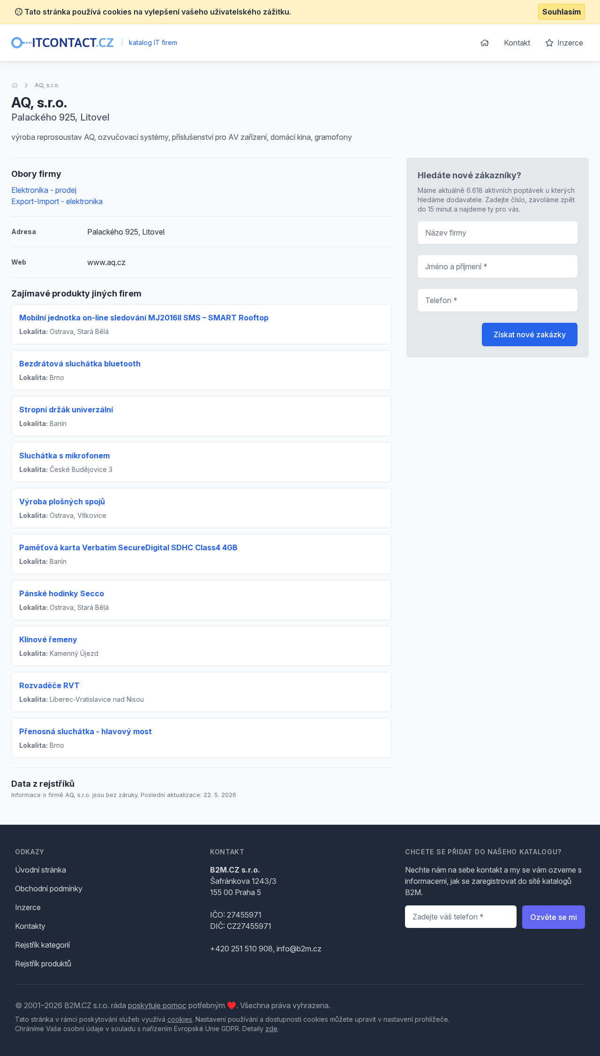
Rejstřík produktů (43, 963)
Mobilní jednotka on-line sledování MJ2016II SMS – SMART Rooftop (144, 317)
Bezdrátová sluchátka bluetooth (80, 363)
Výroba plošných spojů (62, 501)
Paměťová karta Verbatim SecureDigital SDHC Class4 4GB (128, 547)
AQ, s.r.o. (47, 85)
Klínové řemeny (48, 639)
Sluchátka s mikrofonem (64, 455)
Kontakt (517, 42)
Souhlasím (561, 11)
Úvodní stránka (40, 869)
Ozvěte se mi (553, 917)
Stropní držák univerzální (66, 409)
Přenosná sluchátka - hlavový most (85, 731)
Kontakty (30, 926)
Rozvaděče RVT (49, 685)
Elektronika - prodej (43, 190)
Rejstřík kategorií (42, 945)
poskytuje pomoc (157, 1005)
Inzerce (569, 42)
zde (271, 1029)
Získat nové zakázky (530, 334)
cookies (179, 1019)
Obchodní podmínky (48, 888)
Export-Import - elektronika (57, 201)
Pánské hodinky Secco (61, 593)
